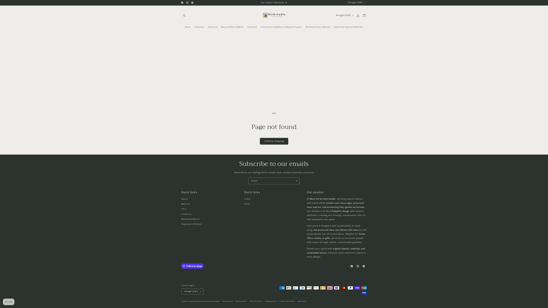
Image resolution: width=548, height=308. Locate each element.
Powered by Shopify (211, 301)
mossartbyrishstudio (195, 301)
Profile (247, 204)
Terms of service (255, 301)
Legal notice (302, 301)
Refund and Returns (190, 219)
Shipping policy (271, 301)
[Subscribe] (296, 181)
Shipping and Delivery (191, 224)
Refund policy (227, 301)
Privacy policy (241, 301)
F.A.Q (183, 209)
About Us (185, 204)
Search (184, 199)
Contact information (287, 301)
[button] (184, 15)
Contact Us (186, 214)
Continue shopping (274, 141)
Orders (247, 199)
